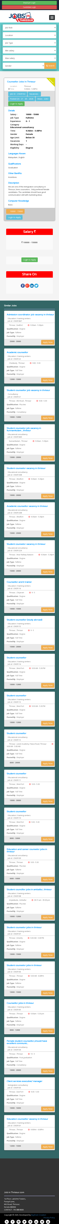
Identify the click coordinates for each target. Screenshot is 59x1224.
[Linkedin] (36, 1222)
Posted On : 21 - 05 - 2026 (21, 98)
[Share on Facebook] (23, 285)
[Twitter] (24, 1222)
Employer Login (29, 3)
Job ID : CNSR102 (17, 94)
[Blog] (7, 1222)
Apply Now (48, 342)
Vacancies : (34, 94)
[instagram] (18, 1222)
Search (51, 65)
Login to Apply (16, 103)
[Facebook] (13, 1222)
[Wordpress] (30, 1222)
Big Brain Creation (38, 1215)
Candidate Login (29, 7)
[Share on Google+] (27, 285)
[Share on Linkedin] (32, 285)
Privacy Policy (49, 1217)
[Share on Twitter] (36, 285)
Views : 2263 (42, 98)
